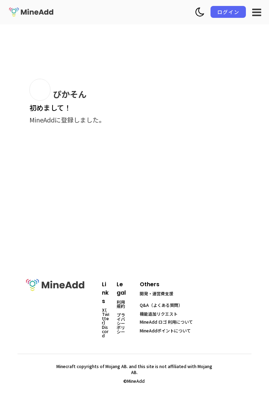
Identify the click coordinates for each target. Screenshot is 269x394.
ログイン (228, 11)
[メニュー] (256, 12)
